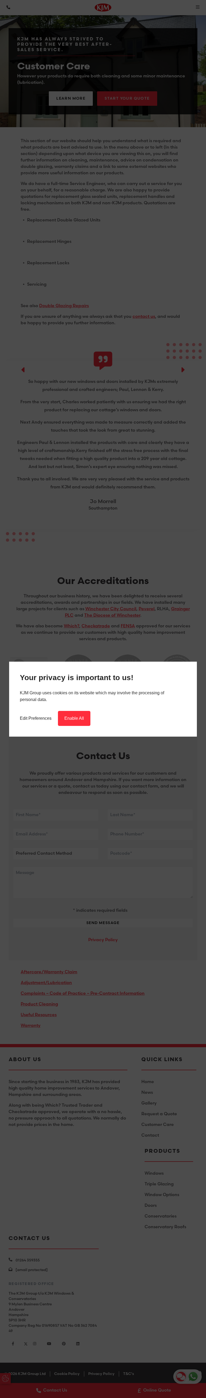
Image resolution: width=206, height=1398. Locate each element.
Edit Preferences (36, 718)
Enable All (74, 718)
